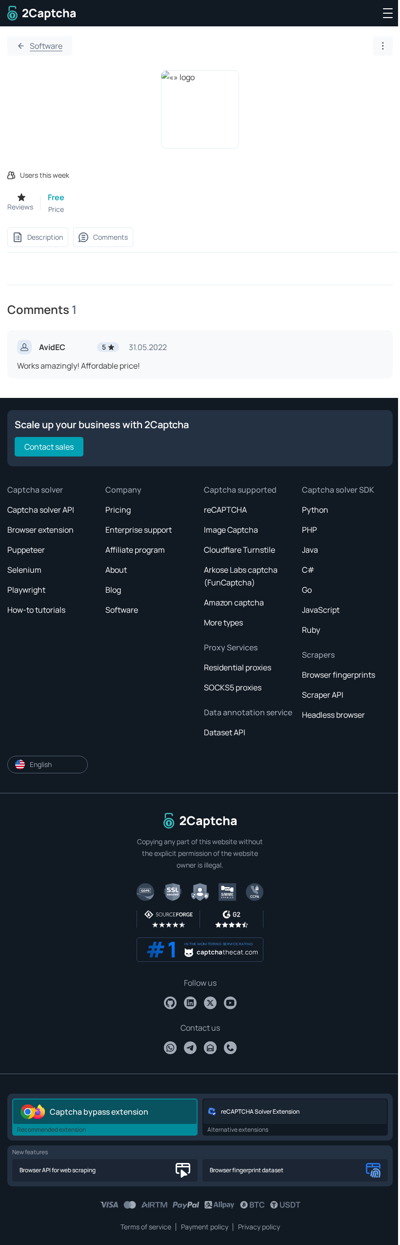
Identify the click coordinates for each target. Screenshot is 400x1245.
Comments (110, 237)
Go (307, 589)
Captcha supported (240, 489)
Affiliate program (135, 549)
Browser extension (40, 529)
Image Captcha (231, 529)
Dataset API (224, 732)
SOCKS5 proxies (232, 687)
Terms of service (145, 1226)
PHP (309, 529)
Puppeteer (26, 549)
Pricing (118, 509)
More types (223, 622)
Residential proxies (237, 667)
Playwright (26, 589)
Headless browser (333, 714)
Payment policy (204, 1226)
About (116, 569)
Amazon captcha (234, 602)
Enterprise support (138, 529)
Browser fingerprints (338, 674)
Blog (113, 589)
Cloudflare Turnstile (239, 549)
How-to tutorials (36, 609)
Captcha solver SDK (338, 489)
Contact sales (49, 446)
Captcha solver (35, 489)
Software (46, 46)
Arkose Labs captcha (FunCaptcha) (241, 576)
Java (310, 549)
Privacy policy (259, 1226)
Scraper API (322, 694)
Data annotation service (248, 712)
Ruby (311, 629)
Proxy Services (231, 647)
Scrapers (318, 654)
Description (45, 237)
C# (308, 569)
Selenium (24, 569)
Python (315, 509)
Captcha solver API (40, 509)
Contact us (200, 1027)
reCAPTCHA (225, 509)
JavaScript (321, 609)
